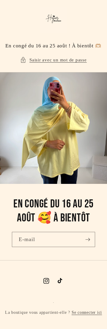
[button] (53, 60)
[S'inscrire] (88, 239)
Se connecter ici (87, 312)
